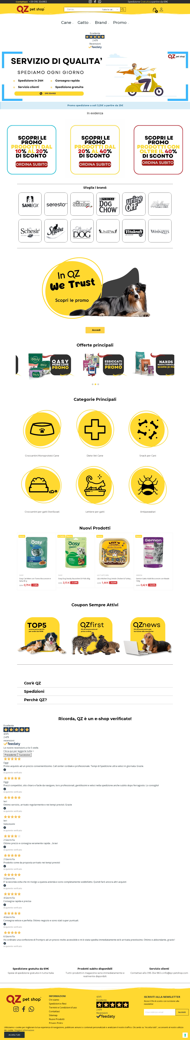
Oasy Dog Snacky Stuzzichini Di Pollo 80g (74, 579)
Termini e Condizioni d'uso (63, 1008)
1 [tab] (92, 384)
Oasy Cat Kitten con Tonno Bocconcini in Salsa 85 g (35, 580)
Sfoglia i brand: (95, 187)
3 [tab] (98, 384)
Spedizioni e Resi (57, 1004)
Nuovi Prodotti (95, 528)
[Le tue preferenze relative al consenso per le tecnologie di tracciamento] (185, 1035)
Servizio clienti (159, 968)
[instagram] (90, 1)
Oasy (21, 575)
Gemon (139, 575)
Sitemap (53, 1015)
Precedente (10, 754)
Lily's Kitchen (103, 575)
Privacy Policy (56, 1023)
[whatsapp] (99, 1)
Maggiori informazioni (24, 1030)
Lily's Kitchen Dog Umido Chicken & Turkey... (114, 579)
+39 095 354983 (38, 1)
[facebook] (95, 1)
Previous (22, 368)
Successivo (24, 754)
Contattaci (54, 1011)
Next (167, 368)
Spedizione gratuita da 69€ (31, 968)
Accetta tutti (14, 1034)
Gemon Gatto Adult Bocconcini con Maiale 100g (152, 580)
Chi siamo (54, 1000)
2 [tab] (95, 384)
